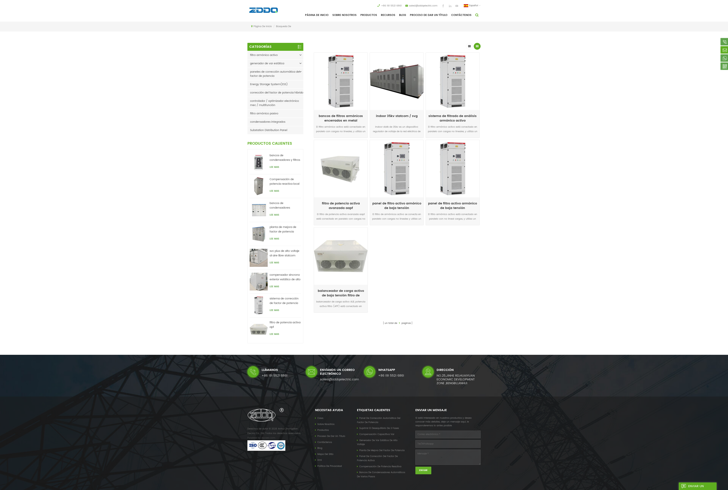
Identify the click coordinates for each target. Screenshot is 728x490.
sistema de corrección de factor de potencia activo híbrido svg (284, 300)
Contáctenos (461, 15)
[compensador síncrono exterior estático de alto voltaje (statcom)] (259, 282)
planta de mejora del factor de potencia (382, 450)
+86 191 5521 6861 (391, 6)
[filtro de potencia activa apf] (259, 329)
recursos (388, 15)
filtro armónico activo (264, 55)
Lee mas (341, 138)
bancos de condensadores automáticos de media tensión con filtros (284, 205)
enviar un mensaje (696, 487)
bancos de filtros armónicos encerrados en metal (341, 118)
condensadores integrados (267, 122)
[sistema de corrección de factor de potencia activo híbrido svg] (259, 305)
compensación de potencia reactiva (380, 466)
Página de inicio (317, 15)
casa (320, 418)
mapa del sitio (325, 454)
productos (323, 430)
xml (319, 460)
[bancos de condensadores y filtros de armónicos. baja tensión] (259, 162)
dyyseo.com (268, 438)
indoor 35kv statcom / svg (397, 116)
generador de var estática (267, 63)
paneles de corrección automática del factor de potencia (275, 74)
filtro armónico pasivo (264, 113)
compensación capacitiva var (376, 434)
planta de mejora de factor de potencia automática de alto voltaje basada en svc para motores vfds (284, 229)
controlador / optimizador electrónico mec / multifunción (274, 103)
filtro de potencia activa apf (285, 324)
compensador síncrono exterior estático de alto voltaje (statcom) (285, 277)
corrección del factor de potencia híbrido (276, 92)
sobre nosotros (344, 15)
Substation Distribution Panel (268, 130)
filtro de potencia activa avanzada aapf (341, 205)
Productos (368, 15)
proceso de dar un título (428, 15)
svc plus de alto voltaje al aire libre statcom (284, 253)
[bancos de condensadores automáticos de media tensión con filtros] (259, 210)
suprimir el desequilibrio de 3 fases (379, 428)
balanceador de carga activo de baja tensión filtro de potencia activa (341, 293)
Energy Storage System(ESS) (269, 84)
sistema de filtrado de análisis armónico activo (452, 118)
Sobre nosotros (325, 424)
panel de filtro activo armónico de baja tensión (396, 205)
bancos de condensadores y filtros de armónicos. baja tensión (285, 157)
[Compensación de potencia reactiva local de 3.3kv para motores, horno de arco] (259, 186)
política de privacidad (329, 466)
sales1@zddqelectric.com (423, 6)
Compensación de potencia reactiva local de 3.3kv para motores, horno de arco (284, 181)
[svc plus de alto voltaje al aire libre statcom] (259, 258)
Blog (402, 15)
